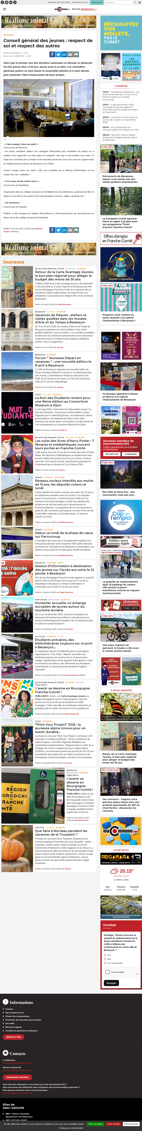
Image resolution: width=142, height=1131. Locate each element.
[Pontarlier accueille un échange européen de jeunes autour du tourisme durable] (17, 608)
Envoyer (111, 983)
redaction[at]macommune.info (17, 1063)
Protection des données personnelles (23, 1020)
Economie (70, 269)
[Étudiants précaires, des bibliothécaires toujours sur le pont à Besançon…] (17, 644)
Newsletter (13, 1037)
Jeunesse (8, 35)
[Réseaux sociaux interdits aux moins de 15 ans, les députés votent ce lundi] (17, 485)
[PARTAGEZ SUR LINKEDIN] (64, 54)
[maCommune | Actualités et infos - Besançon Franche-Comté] (62, 9)
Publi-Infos (41, 685)
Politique (59, 477)
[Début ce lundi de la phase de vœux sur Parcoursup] (17, 537)
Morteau (39, 828)
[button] (134, 2)
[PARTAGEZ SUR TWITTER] (58, 54)
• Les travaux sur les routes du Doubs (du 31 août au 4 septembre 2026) (120, 120)
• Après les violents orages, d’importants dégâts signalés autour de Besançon (119, 137)
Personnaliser (131, 1124)
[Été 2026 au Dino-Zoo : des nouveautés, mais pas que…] (121, 474)
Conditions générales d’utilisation (22, 1031)
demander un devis (17, 1077)
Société (80, 682)
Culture (51, 312)
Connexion (131, 454)
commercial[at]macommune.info (18, 1070)
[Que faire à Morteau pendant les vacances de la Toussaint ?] (17, 835)
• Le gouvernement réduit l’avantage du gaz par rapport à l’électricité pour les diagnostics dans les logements (120, 108)
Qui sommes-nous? (15, 1012)
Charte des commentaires (18, 1016)
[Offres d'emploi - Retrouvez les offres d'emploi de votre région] (121, 244)
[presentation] (102, 706)
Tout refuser (113, 1124)
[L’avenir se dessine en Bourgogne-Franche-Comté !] (17, 690)
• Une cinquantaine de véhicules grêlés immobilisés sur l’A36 (120, 128)
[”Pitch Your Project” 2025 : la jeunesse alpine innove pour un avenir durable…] (17, 729)
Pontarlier (41, 600)
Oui (109, 955)
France (38, 477)
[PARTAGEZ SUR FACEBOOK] (52, 54)
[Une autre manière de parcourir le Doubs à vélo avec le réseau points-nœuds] (121, 628)
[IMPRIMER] (76, 54)
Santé (60, 563)
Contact (9, 1009)
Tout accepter (95, 1124)
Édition (76, 9)
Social (60, 636)
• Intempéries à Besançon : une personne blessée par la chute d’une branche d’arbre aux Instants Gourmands (120, 96)
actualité (40, 636)
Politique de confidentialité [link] (71, 1128)
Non (109, 959)
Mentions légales (14, 1027)
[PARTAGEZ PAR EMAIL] (70, 54)
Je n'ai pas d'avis (114, 963)
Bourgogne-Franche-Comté (49, 269)
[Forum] (17, 363)
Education (53, 600)
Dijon (38, 395)
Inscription (112, 454)
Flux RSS (10, 1023)
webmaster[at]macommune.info (18, 1093)
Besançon (40, 312)
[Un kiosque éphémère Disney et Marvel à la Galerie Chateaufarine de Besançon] (121, 376)
